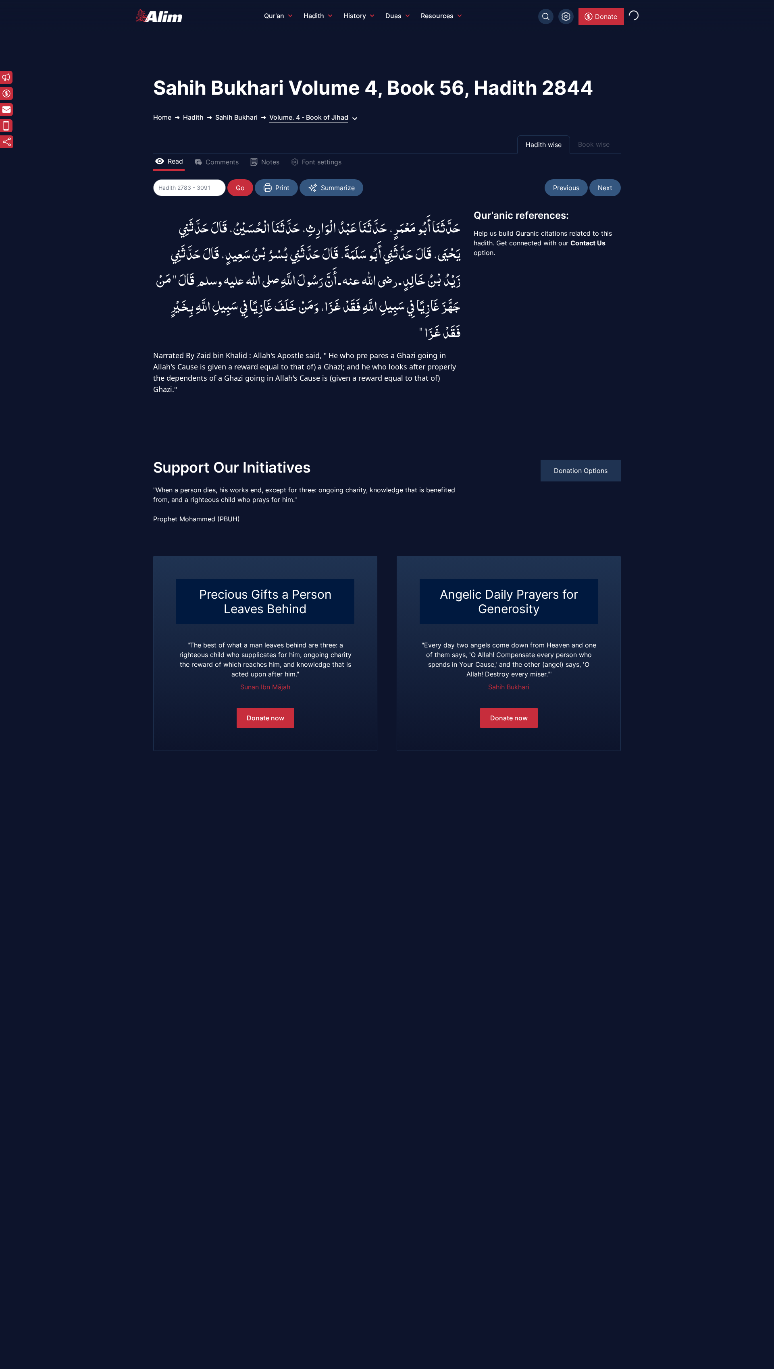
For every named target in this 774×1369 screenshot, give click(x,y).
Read (175, 161)
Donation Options (581, 471)
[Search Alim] (545, 16)
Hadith (314, 16)
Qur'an (274, 16)
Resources (437, 16)
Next (605, 188)
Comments (222, 162)
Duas (393, 16)
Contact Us (587, 243)
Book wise (594, 144)
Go (240, 188)
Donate (606, 16)
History (354, 16)
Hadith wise (544, 145)
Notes (270, 162)
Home (162, 117)
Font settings (321, 162)
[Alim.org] (161, 15)
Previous (566, 188)
